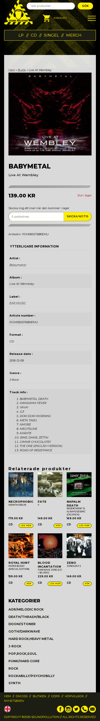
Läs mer (26, 525)
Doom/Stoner (22, 624)
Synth (14, 683)
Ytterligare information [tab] (34, 246)
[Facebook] (60, 711)
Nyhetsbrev (14, 701)
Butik (22, 70)
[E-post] (92, 711)
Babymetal (17, 265)
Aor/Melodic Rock (26, 609)
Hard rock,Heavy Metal (31, 639)
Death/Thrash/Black (28, 617)
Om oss (21, 696)
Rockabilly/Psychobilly (31, 676)
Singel (51, 35)
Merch (74, 35)
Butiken (39, 696)
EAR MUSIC (17, 303)
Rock (13, 668)
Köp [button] (58, 525)
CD (34, 35)
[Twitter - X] (76, 711)
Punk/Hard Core (23, 661)
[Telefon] (84, 711)
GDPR (55, 696)
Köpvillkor (74, 696)
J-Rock (14, 646)
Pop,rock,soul (22, 654)
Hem (11, 70)
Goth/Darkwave (24, 631)
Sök (85, 6)
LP (21, 35)
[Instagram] (68, 711)
